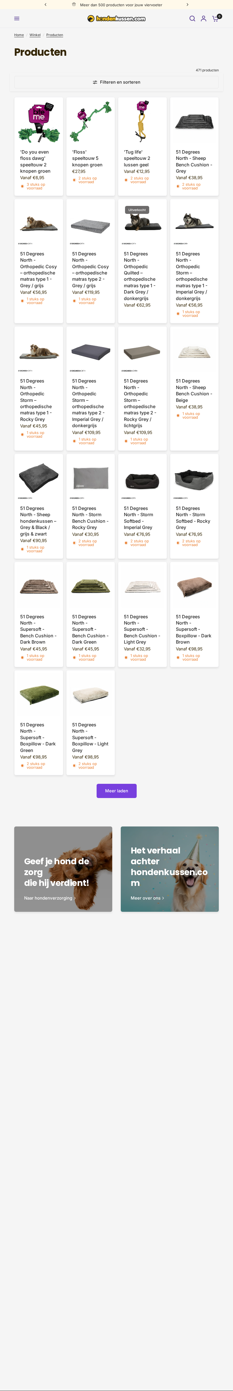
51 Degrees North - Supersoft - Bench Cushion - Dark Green (90, 629)
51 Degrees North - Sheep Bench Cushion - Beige (194, 390)
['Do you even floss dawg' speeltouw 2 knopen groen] (38, 121)
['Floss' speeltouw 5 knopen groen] (90, 121)
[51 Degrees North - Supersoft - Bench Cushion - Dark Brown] (38, 586)
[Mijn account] (203, 18)
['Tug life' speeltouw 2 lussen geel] (142, 121)
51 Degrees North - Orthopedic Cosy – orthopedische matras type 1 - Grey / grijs (38, 269)
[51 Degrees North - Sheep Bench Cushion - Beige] (194, 350)
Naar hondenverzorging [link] (48, 898)
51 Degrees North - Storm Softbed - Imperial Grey (138, 517)
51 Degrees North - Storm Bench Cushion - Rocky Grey (90, 517)
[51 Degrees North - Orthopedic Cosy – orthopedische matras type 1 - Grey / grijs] (38, 223)
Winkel (35, 35)
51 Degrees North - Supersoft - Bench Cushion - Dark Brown (38, 629)
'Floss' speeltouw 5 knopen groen (87, 158)
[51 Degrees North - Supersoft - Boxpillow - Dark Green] (38, 694)
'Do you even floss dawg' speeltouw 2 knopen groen (35, 161)
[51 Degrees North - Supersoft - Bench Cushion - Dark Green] (90, 586)
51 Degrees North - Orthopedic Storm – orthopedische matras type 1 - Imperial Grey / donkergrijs (191, 276)
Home (19, 35)
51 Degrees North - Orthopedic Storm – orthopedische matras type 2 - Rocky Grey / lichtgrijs (140, 403)
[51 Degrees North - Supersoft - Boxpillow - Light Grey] (90, 694)
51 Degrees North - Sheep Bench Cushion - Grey (194, 161)
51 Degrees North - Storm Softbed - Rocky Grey (193, 517)
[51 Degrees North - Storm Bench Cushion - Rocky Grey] (90, 478)
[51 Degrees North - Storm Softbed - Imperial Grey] (142, 478)
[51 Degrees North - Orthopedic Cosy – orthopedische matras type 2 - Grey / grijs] (90, 223)
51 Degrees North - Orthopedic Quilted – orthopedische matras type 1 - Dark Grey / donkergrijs (139, 276)
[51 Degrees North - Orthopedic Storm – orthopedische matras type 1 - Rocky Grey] (38, 350)
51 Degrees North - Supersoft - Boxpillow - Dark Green (38, 737)
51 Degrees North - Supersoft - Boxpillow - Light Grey (90, 737)
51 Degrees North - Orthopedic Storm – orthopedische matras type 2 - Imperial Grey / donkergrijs (88, 403)
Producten (54, 35)
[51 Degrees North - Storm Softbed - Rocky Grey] (194, 478)
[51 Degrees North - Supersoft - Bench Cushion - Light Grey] (142, 586)
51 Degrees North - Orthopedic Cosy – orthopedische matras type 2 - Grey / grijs (90, 269)
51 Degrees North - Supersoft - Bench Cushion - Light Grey (142, 629)
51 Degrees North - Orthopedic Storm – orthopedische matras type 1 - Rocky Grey (36, 400)
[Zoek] (192, 18)
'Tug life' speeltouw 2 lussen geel (137, 158)
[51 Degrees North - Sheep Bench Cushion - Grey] (194, 121)
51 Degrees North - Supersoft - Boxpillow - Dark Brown (193, 629)
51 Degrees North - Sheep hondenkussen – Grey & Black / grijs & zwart (38, 521)
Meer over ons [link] (146, 898)
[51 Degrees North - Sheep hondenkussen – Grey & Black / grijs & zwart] (38, 478)
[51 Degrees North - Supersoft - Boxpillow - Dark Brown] (194, 586)
